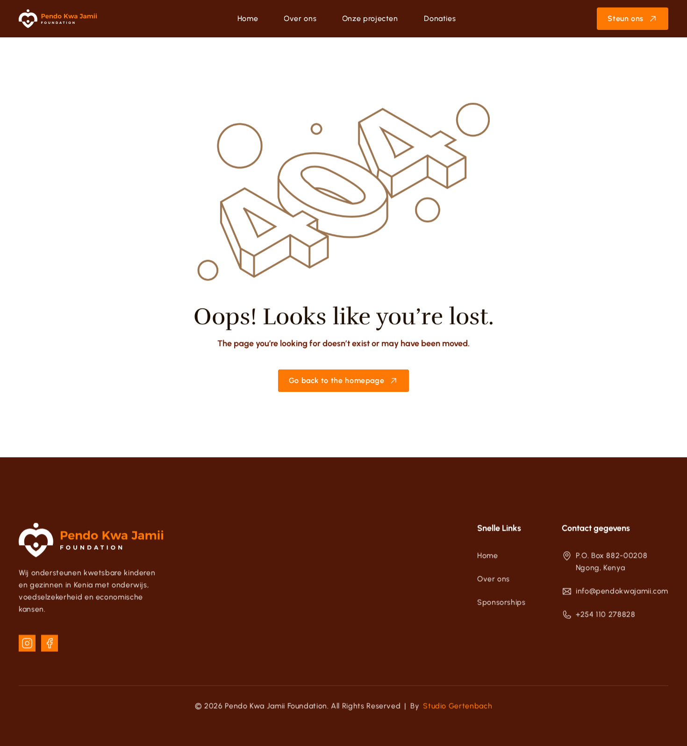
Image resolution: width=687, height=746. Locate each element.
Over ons (493, 579)
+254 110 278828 (606, 614)
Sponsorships (501, 602)
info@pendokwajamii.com (622, 591)
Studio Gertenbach (457, 706)
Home (487, 555)
